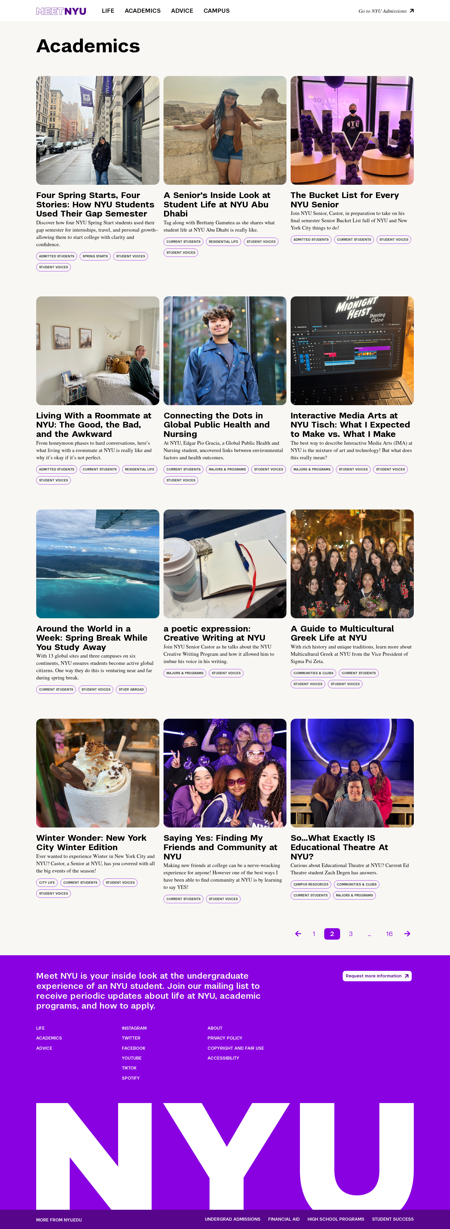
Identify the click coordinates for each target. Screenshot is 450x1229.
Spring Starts (95, 256)
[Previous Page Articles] (298, 933)
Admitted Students (56, 256)
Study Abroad (131, 689)
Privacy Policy (225, 1038)
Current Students (183, 242)
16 (389, 934)
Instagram (134, 1028)
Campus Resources (310, 884)
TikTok (129, 1068)
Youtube (132, 1058)
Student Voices (130, 256)
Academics (143, 11)
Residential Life (223, 242)
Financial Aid (284, 1219)
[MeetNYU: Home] (61, 10)
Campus (217, 11)
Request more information (374, 976)
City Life (47, 883)
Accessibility (223, 1058)
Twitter (131, 1038)
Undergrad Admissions (232, 1219)
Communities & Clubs (313, 673)
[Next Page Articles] (408, 933)
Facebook (133, 1048)
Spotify (131, 1078)
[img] (97, 130)
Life (108, 11)
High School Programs (336, 1219)
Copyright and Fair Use (236, 1048)
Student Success (393, 1219)
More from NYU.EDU (59, 1220)
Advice (182, 11)
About (215, 1028)
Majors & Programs (227, 469)
